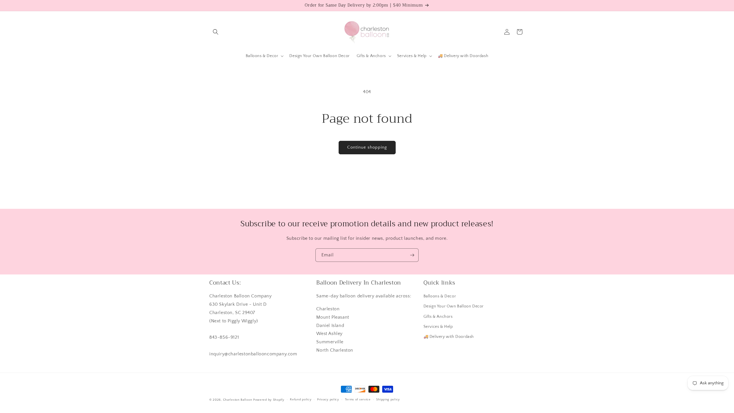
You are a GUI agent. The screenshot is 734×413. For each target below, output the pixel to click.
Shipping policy (388, 399)
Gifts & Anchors (438, 316)
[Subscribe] (412, 255)
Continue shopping (367, 147)
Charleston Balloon (237, 400)
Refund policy (300, 399)
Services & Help (438, 326)
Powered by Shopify (268, 400)
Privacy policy (328, 399)
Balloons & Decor (439, 296)
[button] (215, 32)
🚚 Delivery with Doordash (448, 336)
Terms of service (358, 399)
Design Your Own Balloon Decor (453, 306)
